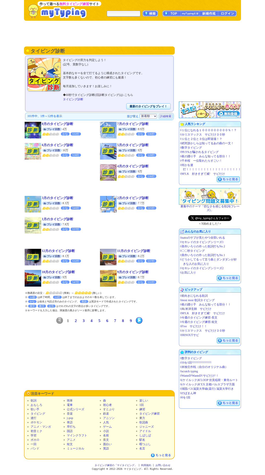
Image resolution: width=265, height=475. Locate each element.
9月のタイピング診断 (133, 272)
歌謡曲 (143, 422)
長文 (106, 439)
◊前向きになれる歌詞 (194, 295)
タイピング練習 (149, 413)
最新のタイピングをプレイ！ (148, 106)
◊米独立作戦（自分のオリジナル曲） (204, 367)
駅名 (142, 439)
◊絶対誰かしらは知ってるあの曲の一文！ (207, 143)
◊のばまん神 (188, 393)
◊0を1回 (185, 397)
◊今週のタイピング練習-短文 (198, 322)
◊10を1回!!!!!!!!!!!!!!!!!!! (195, 362)
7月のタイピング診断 (133, 124)
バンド (35, 448)
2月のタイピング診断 (133, 198)
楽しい (143, 400)
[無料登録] (210, 109)
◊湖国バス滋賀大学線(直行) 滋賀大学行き (207, 388)
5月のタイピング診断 (133, 145)
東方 (142, 418)
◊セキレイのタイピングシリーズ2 (202, 268)
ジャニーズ (146, 426)
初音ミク (36, 431)
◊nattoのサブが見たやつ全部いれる (202, 237)
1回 (141, 405)
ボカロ (35, 439)
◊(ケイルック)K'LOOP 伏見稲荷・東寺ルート (209, 380)
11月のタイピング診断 (133, 251)
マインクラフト (77, 435)
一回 (33, 444)
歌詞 (33, 400)
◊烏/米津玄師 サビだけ (195, 308)
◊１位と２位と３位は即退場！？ (201, 138)
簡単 (70, 400)
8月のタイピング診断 (57, 124)
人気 (106, 422)
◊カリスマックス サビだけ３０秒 (202, 134)
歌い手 (35, 409)
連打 (33, 418)
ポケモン (36, 422)
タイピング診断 (73, 99)
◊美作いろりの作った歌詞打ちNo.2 (202, 246)
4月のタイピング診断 (133, 166)
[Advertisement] (132, 33)
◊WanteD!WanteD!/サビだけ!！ (199, 375)
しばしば (145, 435)
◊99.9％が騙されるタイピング (199, 152)
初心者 (107, 405)
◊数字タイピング (191, 147)
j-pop (70, 418)
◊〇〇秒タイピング (192, 250)
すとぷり (109, 409)
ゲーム (107, 426)
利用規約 (146, 465)
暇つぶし (145, 444)
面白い (107, 444)
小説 (106, 431)
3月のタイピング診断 (57, 198)
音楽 (70, 413)
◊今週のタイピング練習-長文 (198, 317)
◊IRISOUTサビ (189, 335)
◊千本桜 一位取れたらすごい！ (201, 160)
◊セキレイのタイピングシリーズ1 (202, 242)
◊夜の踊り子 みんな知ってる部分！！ (205, 156)
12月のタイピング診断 (58, 251)
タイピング (38, 413)
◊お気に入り (188, 272)
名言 (142, 448)
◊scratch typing (189, 371)
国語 (70, 431)
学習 (33, 435)
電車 (70, 405)
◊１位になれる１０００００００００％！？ (208, 130)
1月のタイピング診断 (57, 219)
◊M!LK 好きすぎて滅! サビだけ (202, 173)
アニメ (71, 439)
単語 (70, 422)
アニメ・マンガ (41, 426)
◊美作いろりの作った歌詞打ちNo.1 (202, 255)
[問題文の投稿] (210, 196)
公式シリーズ (75, 409)
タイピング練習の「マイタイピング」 (116, 465)
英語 (106, 448)
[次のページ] (139, 320)
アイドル (145, 431)
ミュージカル (75, 448)
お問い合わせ (162, 465)
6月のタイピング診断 (57, 145)
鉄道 (106, 413)
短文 (70, 444)
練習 (142, 409)
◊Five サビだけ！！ (193, 326)
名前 (106, 435)
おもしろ (36, 405)
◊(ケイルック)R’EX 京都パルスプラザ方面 (207, 384)
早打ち (71, 426)
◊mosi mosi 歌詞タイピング (197, 300)
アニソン (109, 418)
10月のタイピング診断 (58, 272)
